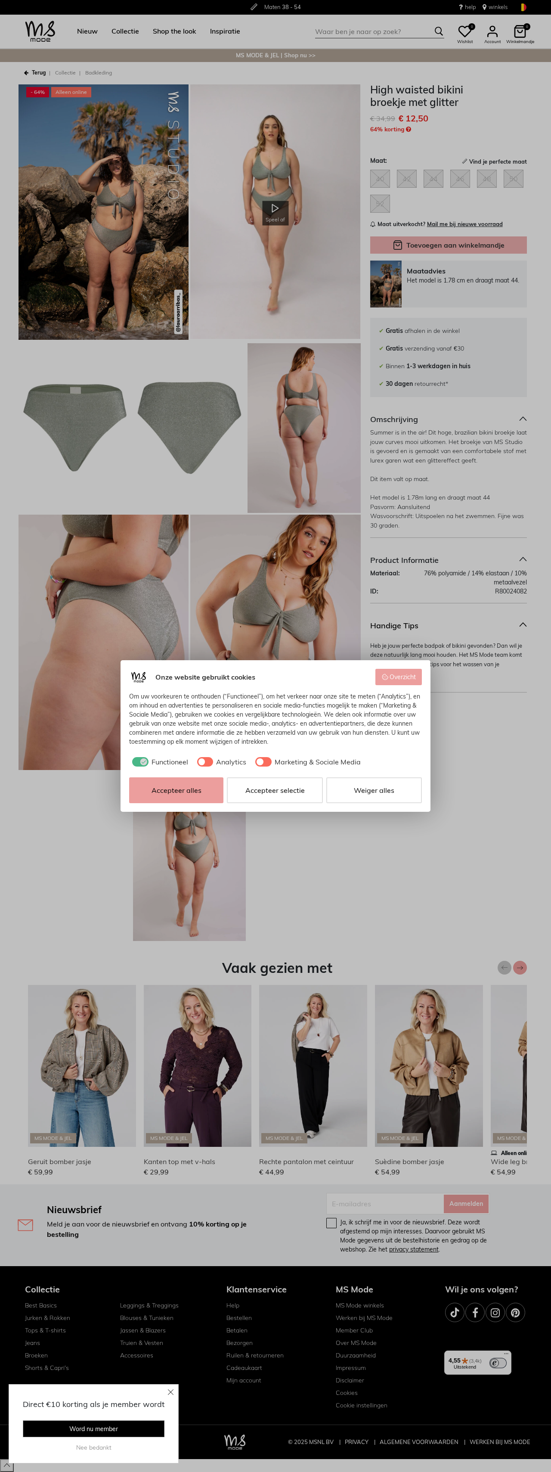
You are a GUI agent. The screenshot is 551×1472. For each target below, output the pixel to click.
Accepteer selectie (275, 790)
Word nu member (93, 1429)
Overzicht (403, 677)
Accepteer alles (176, 790)
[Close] (170, 1391)
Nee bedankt (93, 1447)
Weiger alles (374, 790)
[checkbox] (158, 762)
